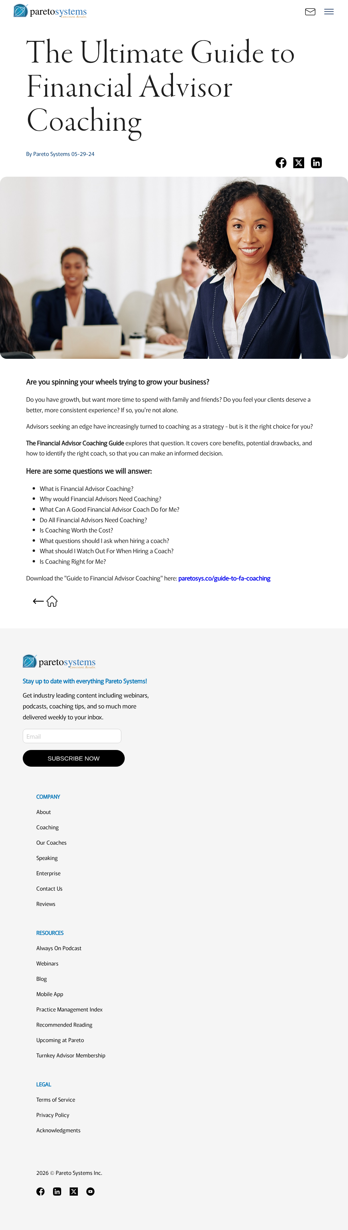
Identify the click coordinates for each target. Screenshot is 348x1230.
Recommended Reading (64, 1024)
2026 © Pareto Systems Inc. (69, 1172)
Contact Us (49, 888)
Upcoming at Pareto (60, 1040)
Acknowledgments (58, 1130)
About (43, 812)
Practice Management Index (69, 1009)
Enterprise (48, 873)
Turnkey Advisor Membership (70, 1055)
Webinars (47, 963)
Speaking (47, 857)
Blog (41, 978)
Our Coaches (51, 842)
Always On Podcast (59, 948)
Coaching (47, 827)
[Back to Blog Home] (45, 600)
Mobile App (49, 994)
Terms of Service (55, 1099)
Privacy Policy (52, 1115)
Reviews (45, 903)
